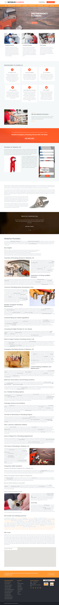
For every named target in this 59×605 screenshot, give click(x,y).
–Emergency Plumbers (36, 525)
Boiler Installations (32, 5)
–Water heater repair (36, 529)
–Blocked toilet (39, 526)
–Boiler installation (18, 518)
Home (6, 5)
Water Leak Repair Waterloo (8, 598)
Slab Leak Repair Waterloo (8, 595)
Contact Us (52, 5)
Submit (47, 175)
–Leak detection (28, 527)
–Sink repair (26, 529)
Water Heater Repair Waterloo (9, 597)
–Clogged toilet (52, 526)
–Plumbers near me (40, 527)
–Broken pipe (44, 526)
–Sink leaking (22, 529)
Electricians (47, 5)
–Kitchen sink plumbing (22, 527)
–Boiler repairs (26, 520)
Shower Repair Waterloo (8, 592)
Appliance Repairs (40, 5)
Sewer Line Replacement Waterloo (9, 589)
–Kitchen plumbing (15, 527)
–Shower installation (11, 529)
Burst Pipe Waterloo (7, 583)
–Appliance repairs (7, 520)
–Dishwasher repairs (13, 521)
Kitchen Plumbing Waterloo (8, 585)
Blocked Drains (25, 5)
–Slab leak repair (30, 529)
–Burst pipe (48, 526)
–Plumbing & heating (47, 527)
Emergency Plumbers (11, 5)
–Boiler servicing (30, 518)
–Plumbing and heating (49, 529)
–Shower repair (17, 529)
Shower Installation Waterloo (9, 591)
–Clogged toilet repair (7, 527)
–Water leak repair (42, 529)
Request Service (34, 22)
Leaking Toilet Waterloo (8, 588)
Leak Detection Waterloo (8, 586)
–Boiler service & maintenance (49, 525)
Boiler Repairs (18, 5)
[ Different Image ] (42, 175)
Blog (18, 592)
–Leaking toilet (34, 527)
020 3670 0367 (42, 2)
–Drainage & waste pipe (50, 518)
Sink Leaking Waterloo (8, 594)
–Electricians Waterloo (19, 526)
